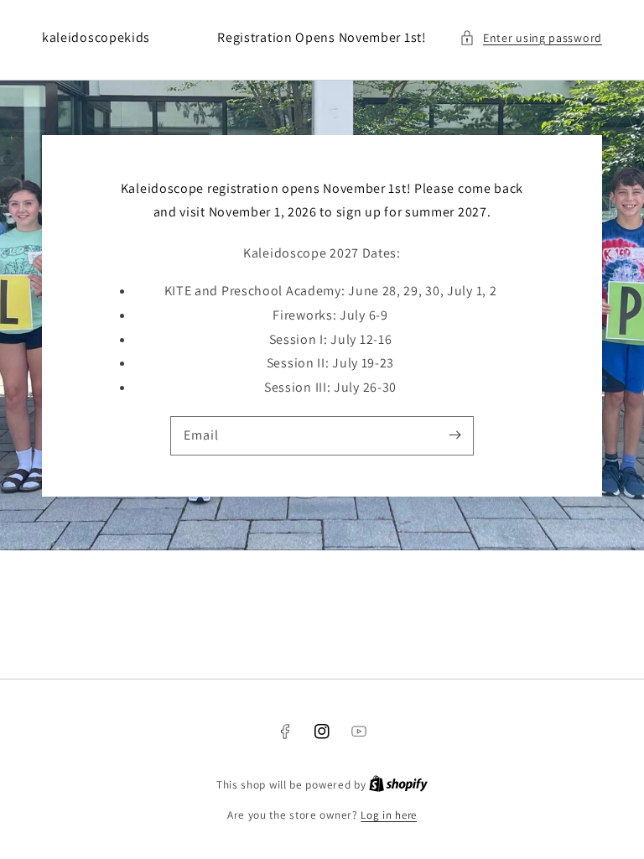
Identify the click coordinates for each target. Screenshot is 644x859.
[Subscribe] (454, 435)
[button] (531, 38)
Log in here (389, 815)
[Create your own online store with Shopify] (398, 785)
